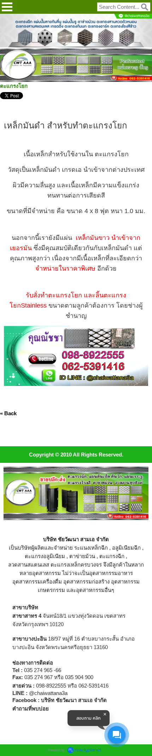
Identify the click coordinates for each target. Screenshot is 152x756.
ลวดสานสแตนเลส (28, 565)
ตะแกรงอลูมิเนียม (45, 556)
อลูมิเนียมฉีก (126, 548)
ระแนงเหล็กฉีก (91, 548)
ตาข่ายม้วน (82, 556)
